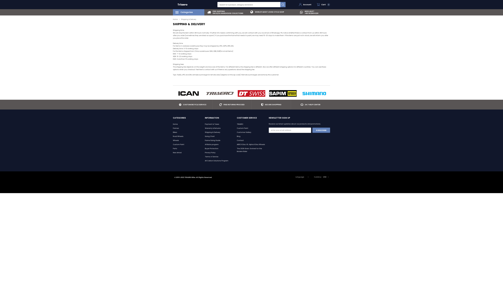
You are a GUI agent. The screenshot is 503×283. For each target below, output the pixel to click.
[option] (225, 12)
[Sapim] (283, 93)
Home (175, 19)
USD (324, 177)
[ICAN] (188, 93)
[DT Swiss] (251, 93)
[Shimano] (314, 93)
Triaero (182, 4)
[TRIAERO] (220, 93)
